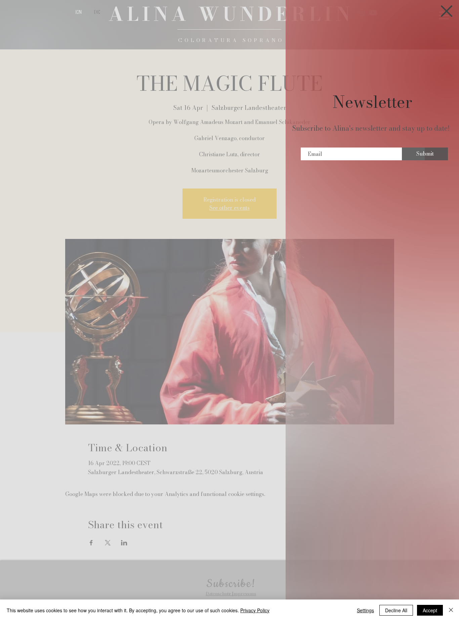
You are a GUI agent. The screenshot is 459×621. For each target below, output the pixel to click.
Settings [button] (365, 610)
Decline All (396, 610)
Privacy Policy (254, 610)
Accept (430, 610)
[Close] (451, 610)
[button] (446, 11)
